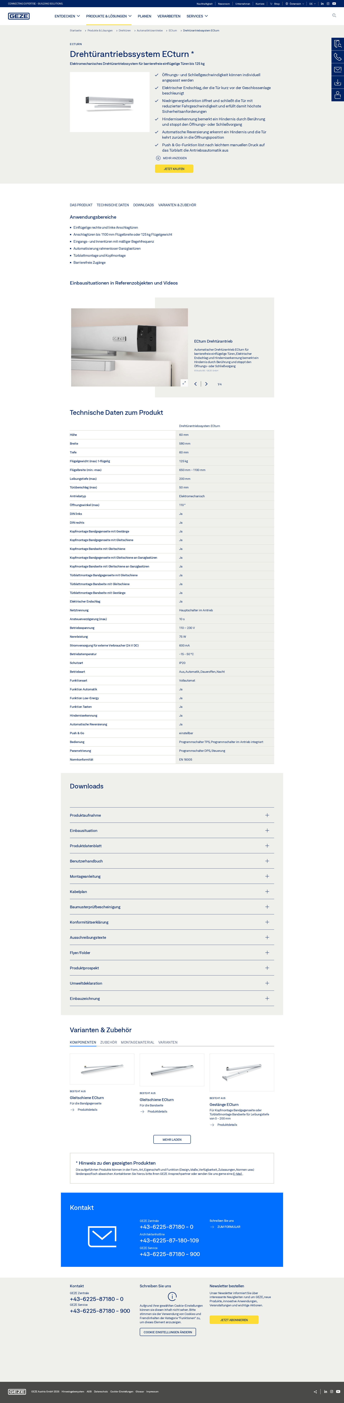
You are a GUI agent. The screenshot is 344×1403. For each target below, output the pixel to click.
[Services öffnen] (206, 15)
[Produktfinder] (337, 44)
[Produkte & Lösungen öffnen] (130, 15)
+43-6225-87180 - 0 (166, 1226)
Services (195, 16)
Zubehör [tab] (108, 1042)
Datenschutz (101, 1391)
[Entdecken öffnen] (78, 15)
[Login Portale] (337, 95)
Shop (277, 3)
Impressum (152, 1391)
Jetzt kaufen (174, 168)
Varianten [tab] (168, 1042)
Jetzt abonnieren (234, 1320)
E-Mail (237, 1173)
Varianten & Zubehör (177, 205)
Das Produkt (81, 205)
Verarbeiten (168, 16)
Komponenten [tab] (83, 1042)
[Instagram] (328, 3)
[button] (294, 4)
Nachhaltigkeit (204, 3)
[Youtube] (334, 3)
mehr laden (172, 1139)
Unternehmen (242, 3)
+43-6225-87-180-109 (169, 1240)
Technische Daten (113, 205)
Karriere (260, 3)
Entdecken (65, 16)
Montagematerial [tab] (137, 1042)
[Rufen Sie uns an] (337, 56)
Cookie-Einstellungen (121, 1391)
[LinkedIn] (322, 3)
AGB (89, 1391)
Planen (144, 16)
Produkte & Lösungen (106, 16)
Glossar (140, 1391)
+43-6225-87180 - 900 (170, 1254)
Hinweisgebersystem (73, 1391)
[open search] (334, 15)
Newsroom (224, 3)
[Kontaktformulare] (337, 69)
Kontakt (77, 1286)
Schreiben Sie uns (155, 1286)
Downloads (143, 205)
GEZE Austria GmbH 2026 (45, 1391)
